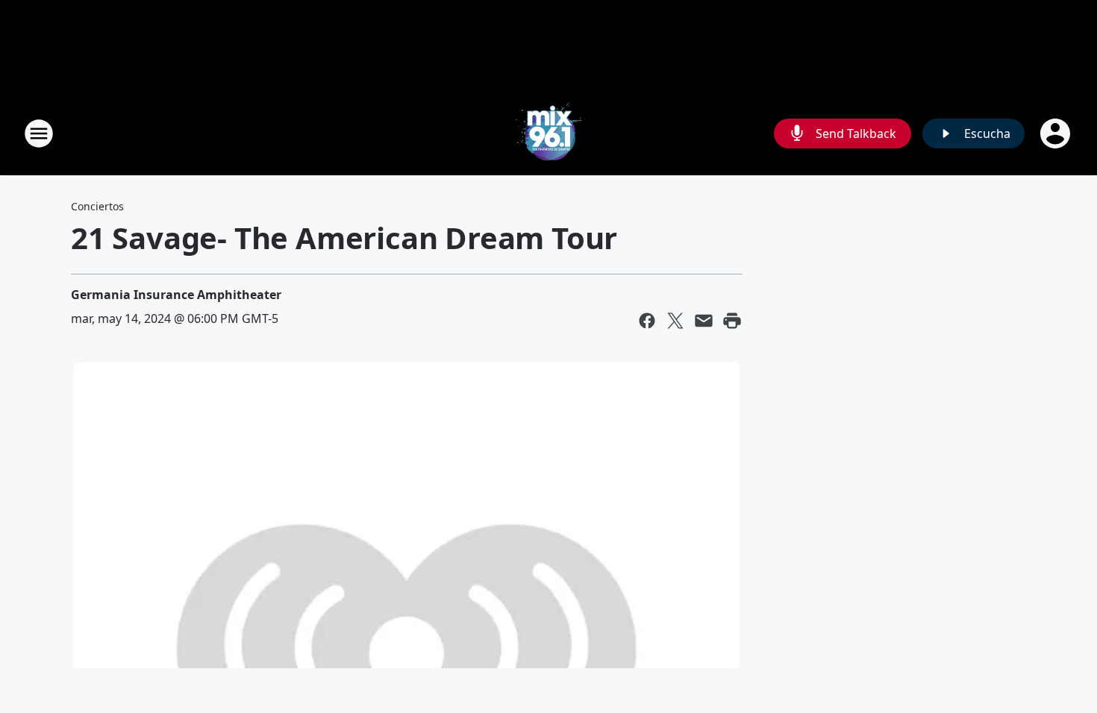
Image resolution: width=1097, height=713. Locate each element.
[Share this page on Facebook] (647, 320)
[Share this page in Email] (703, 320)
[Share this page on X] (675, 320)
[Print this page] (732, 320)
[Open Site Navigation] (39, 133)
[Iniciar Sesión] (1056, 133)
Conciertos (97, 206)
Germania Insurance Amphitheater (176, 294)
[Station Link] (548, 133)
